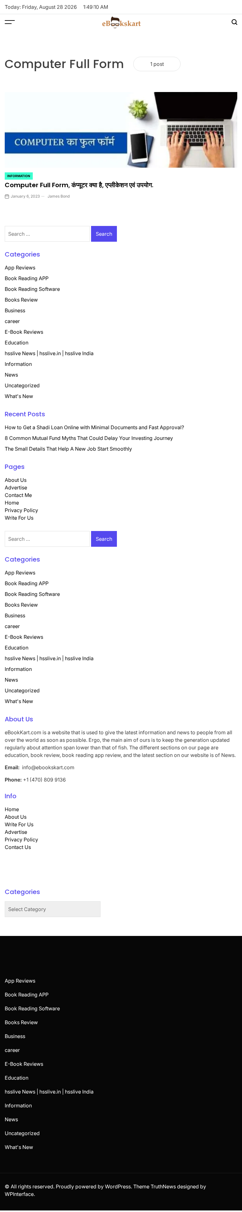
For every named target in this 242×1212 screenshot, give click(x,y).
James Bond (59, 196)
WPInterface (19, 1194)
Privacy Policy (21, 510)
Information (18, 176)
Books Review (21, 300)
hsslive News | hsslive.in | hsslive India (49, 353)
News (11, 375)
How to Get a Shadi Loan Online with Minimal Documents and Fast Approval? (94, 427)
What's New (19, 396)
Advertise (16, 487)
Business (15, 310)
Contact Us (18, 847)
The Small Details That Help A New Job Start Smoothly (68, 449)
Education (16, 342)
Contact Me (18, 495)
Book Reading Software (32, 289)
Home (12, 502)
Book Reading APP (27, 278)
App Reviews (20, 267)
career (12, 321)
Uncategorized (22, 385)
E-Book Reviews (24, 332)
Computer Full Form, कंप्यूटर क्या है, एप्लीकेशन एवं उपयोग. (79, 185)
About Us (15, 480)
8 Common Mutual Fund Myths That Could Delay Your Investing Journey (89, 438)
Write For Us (19, 518)
